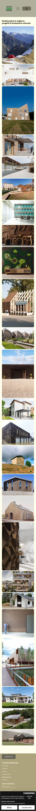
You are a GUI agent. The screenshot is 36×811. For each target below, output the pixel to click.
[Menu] (18, 8)
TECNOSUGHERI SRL (10, 763)
